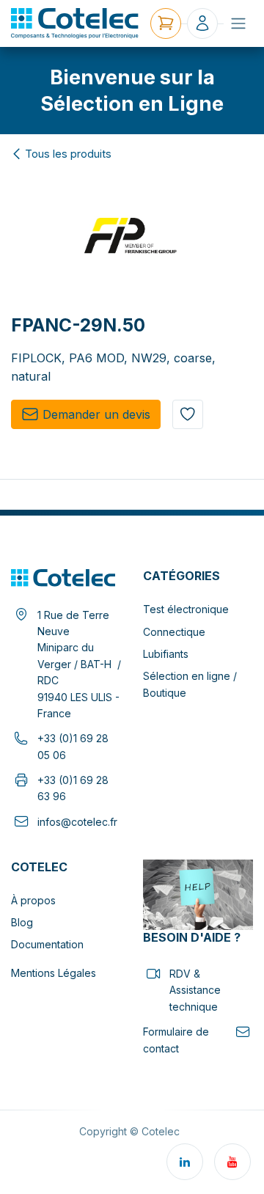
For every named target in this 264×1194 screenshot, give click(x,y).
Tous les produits (68, 154)
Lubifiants (165, 654)
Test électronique (186, 609)
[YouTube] (232, 1161)
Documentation (47, 944)
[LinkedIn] (184, 1161)
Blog (22, 922)
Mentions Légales (53, 973)
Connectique (174, 632)
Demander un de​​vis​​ (96, 414)
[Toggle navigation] (238, 23)
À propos (33, 900)
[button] (187, 414)
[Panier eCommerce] (165, 23)
